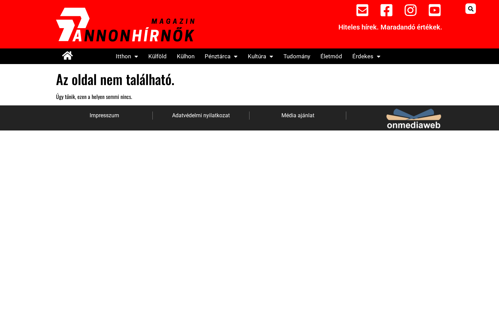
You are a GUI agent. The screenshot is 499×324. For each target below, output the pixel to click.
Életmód (331, 56)
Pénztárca (217, 56)
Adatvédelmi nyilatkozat (201, 115)
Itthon (123, 56)
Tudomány (296, 56)
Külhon (186, 56)
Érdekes (362, 56)
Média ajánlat (297, 115)
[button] (470, 8)
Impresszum (104, 115)
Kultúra (257, 56)
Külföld (157, 56)
